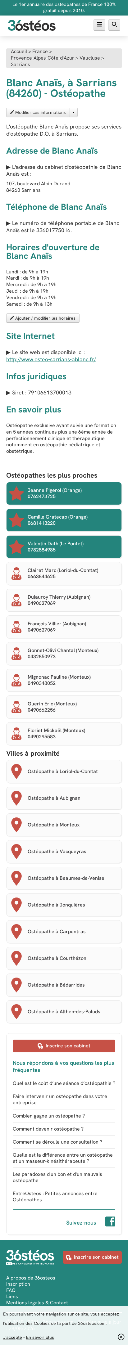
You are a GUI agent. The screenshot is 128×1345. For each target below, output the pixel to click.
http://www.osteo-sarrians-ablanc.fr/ (51, 359)
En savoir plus (40, 1337)
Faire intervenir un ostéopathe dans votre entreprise (60, 1099)
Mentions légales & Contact (37, 1302)
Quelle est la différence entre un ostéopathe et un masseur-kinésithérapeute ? (63, 1158)
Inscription (18, 1284)
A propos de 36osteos (30, 1278)
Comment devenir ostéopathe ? (48, 1129)
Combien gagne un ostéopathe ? (49, 1116)
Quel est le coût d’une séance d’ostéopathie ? (64, 1083)
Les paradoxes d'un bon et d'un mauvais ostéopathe (57, 1177)
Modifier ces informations (40, 112)
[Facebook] (110, 1222)
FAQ (11, 1290)
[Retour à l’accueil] (32, 26)
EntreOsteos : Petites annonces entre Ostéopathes (55, 1196)
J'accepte (12, 1337)
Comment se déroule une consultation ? (57, 1142)
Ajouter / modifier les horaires (44, 318)
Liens (12, 1296)
